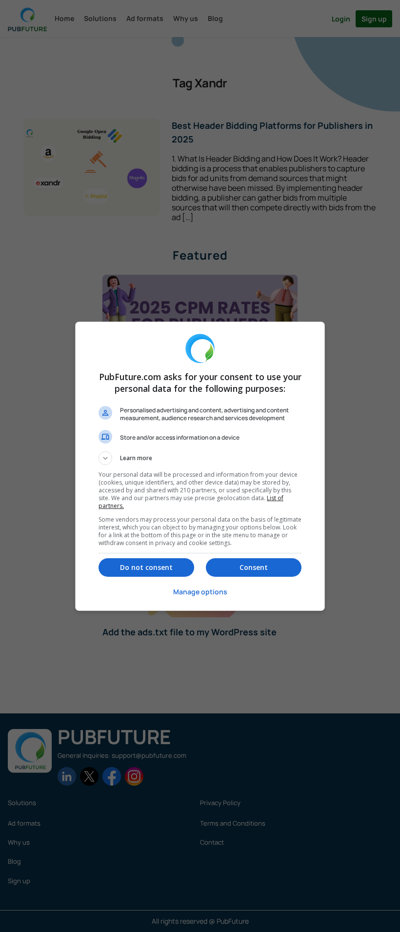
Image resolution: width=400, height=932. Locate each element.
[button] (200, 458)
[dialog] (200, 466)
